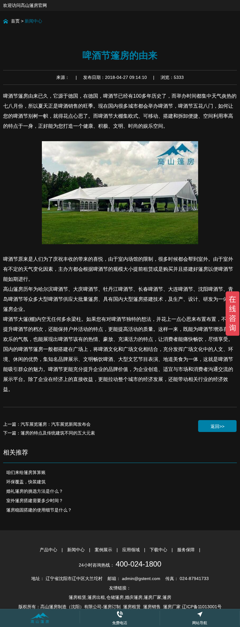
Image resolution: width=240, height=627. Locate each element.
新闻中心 (33, 20)
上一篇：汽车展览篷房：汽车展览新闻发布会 (47, 424)
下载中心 (159, 549)
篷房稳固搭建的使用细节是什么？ (39, 509)
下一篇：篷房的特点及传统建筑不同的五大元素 (49, 432)
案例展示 (104, 549)
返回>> (217, 426)
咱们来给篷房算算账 (26, 472)
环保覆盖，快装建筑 (26, 481)
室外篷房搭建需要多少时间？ (34, 500)
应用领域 (131, 549)
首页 (15, 20)
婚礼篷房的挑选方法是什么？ (34, 491)
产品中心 (49, 549)
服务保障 (186, 549)
